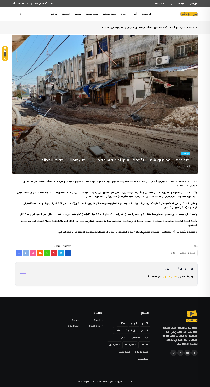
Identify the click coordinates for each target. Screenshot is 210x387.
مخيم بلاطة (130, 345)
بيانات (54, 14)
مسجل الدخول (170, 276)
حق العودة (131, 330)
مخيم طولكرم (141, 352)
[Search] (20, 13)
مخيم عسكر (124, 352)
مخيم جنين (114, 345)
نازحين (172, 253)
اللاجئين (144, 330)
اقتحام (145, 323)
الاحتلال (122, 323)
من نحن (194, 3)
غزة (146, 337)
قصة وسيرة (91, 14)
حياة (123, 14)
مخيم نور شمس (187, 253)
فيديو (77, 14)
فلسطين (136, 337)
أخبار (135, 14)
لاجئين (124, 337)
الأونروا (134, 323)
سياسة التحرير (177, 3)
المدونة (66, 14)
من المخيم (143, 359)
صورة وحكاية (109, 14)
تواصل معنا (160, 3)
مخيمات (144, 345)
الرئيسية (146, 14)
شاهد (118, 330)
